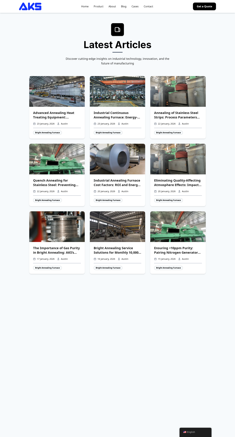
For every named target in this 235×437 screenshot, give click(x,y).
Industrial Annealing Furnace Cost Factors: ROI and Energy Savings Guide (117, 182)
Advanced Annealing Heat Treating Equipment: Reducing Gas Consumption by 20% (55, 115)
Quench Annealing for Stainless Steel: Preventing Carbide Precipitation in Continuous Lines (54, 182)
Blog (123, 6)
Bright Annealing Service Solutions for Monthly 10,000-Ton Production (116, 250)
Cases (135, 6)
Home (85, 6)
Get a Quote (204, 6)
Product (98, 6)
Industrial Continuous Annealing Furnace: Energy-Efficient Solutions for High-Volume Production (115, 115)
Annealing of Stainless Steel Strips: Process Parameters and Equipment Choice (176, 115)
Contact (148, 6)
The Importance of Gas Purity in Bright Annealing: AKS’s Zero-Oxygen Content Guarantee (56, 250)
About (112, 6)
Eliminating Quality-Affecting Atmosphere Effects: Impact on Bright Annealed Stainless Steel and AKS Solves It (177, 182)
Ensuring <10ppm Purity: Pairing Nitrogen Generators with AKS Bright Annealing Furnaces (177, 250)
